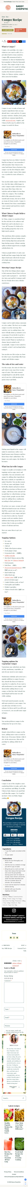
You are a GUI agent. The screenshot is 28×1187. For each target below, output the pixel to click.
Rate (21, 835)
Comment (8, 981)
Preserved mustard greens (13, 568)
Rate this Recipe (19, 30)
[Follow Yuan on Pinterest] (17, 937)
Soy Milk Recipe (7, 947)
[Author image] (3, 23)
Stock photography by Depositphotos (14, 1176)
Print (7, 835)
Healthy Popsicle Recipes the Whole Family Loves (8, 1128)
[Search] (23, 1098)
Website (7, 1026)
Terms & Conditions (19, 1171)
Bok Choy (8, 560)
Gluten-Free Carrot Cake (18, 1)
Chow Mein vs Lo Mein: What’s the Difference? (19, 1126)
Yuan (7, 22)
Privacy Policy (7, 1171)
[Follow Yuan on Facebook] (10, 937)
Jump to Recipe (8, 30)
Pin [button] (15, 835)
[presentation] (8, 1115)
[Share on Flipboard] (17, 41)
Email (7, 1017)
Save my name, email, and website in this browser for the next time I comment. (15, 1032)
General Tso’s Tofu (22, 948)
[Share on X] (20, 41)
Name (7, 1009)
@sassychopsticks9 (12, 919)
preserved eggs (10, 120)
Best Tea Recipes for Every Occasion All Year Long (8, 1157)
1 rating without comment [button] (17, 963)
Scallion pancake (10, 556)
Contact (14, 1174)
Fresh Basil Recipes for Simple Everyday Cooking (19, 1156)
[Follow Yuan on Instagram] (14, 937)
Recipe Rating (8, 976)
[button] (2, 33)
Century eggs (9, 577)
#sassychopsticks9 (10, 921)
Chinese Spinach (18, 560)
